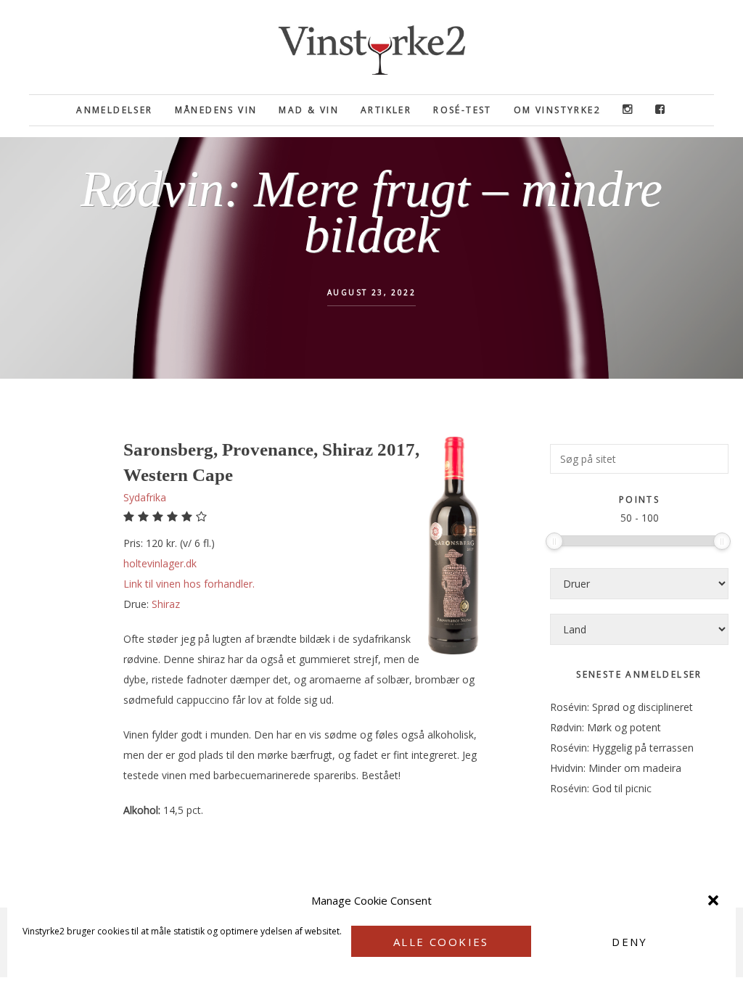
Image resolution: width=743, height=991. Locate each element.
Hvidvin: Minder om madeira (615, 768)
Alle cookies (441, 941)
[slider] (554, 541)
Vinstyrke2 (371, 47)
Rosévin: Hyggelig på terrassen (622, 747)
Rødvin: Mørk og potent (605, 727)
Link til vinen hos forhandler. (189, 584)
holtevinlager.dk (160, 563)
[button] (713, 900)
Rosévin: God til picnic (601, 788)
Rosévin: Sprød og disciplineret (621, 707)
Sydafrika (144, 497)
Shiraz (166, 604)
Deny (630, 941)
